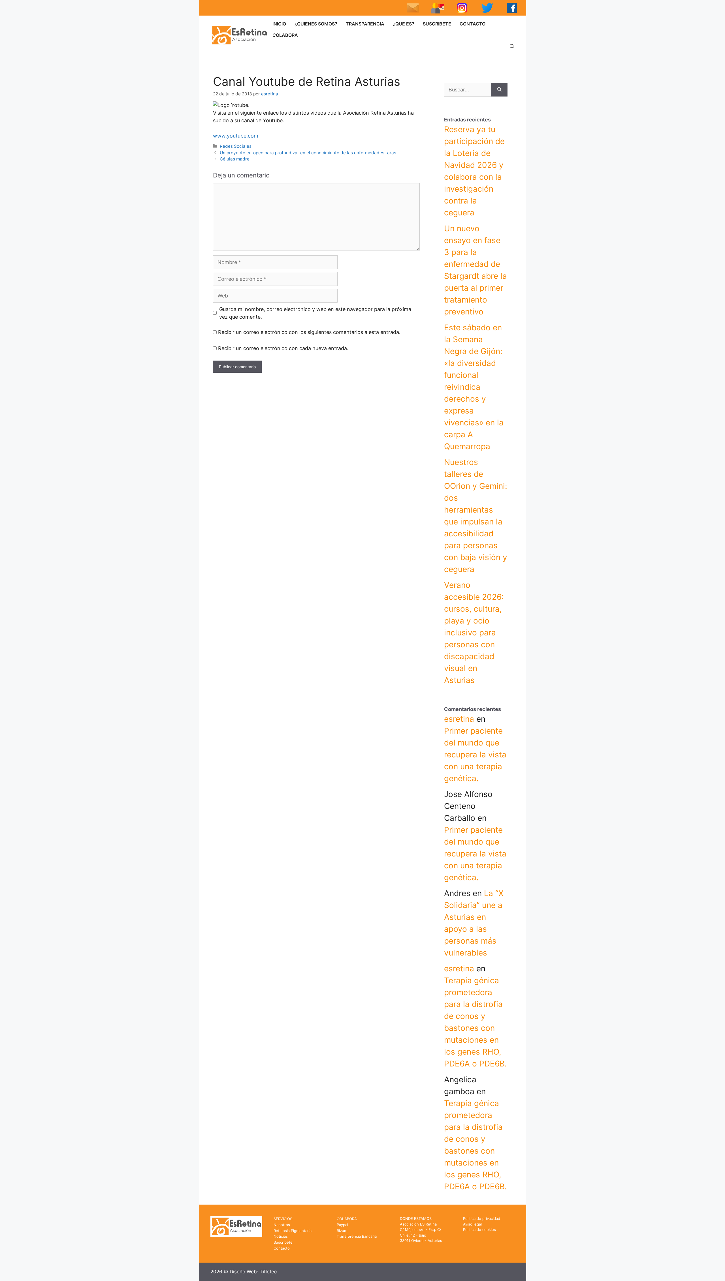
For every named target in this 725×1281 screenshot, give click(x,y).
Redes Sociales (235, 146)
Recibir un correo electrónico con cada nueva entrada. (283, 348)
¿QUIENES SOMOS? (316, 24)
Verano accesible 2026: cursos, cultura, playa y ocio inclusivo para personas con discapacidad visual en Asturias (474, 632)
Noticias (281, 1236)
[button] (512, 46)
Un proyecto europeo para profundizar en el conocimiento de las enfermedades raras (308, 152)
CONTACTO (472, 24)
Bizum (342, 1230)
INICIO (279, 24)
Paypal (342, 1224)
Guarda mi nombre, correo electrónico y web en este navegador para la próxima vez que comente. (315, 313)
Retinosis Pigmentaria (293, 1230)
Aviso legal (472, 1224)
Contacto (282, 1248)
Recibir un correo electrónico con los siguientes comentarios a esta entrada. (309, 332)
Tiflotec (268, 1271)
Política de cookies (479, 1229)
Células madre (235, 159)
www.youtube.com (235, 136)
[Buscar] (499, 90)
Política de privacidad (481, 1218)
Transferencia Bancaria (357, 1236)
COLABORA (285, 35)
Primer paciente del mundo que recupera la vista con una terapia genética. (475, 754)
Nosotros (282, 1224)
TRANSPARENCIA (365, 24)
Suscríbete (283, 1242)
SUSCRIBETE (437, 24)
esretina (459, 719)
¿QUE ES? (403, 24)
